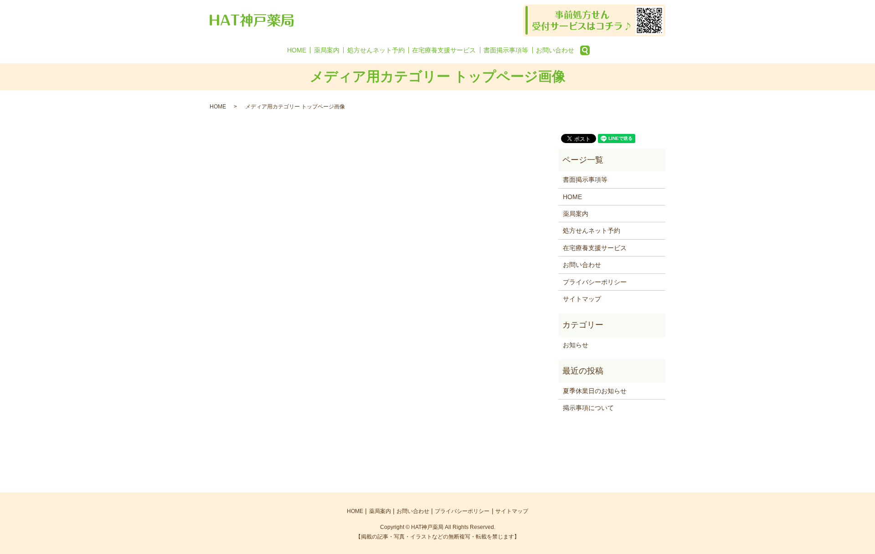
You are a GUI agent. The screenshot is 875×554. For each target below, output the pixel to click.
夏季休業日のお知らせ (595, 391)
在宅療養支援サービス (444, 50)
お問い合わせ (555, 50)
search (585, 50)
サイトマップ (582, 299)
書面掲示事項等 (506, 50)
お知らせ (575, 345)
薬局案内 (327, 50)
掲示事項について (588, 407)
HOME (296, 50)
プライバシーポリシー (595, 282)
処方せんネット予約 (376, 50)
